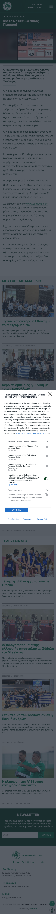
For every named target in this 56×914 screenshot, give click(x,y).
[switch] (46, 447)
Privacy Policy (42, 519)
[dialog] (28, 457)
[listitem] (28, 441)
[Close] (50, 394)
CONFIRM (16, 510)
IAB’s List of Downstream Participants (31, 433)
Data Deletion (13, 519)
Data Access (28, 519)
